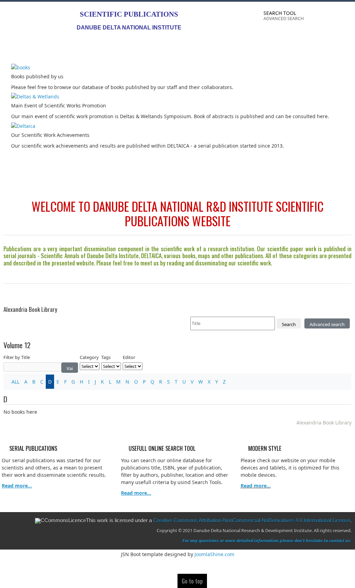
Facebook (318, 17)
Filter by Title (16, 357)
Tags (106, 357)
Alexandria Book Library (324, 422)
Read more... (256, 485)
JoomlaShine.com (214, 554)
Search (289, 324)
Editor (129, 357)
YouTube (346, 17)
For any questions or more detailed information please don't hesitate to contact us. (267, 541)
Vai (70, 368)
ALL (15, 381)
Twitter (332, 17)
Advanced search (327, 324)
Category (89, 357)
